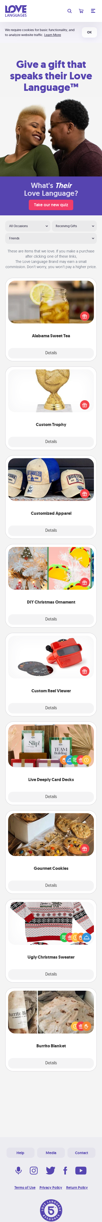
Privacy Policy (50, 1187)
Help (20, 1152)
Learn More (52, 35)
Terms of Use (25, 1187)
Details (51, 353)
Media (51, 1152)
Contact (81, 1152)
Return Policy (77, 1187)
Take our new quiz (51, 205)
